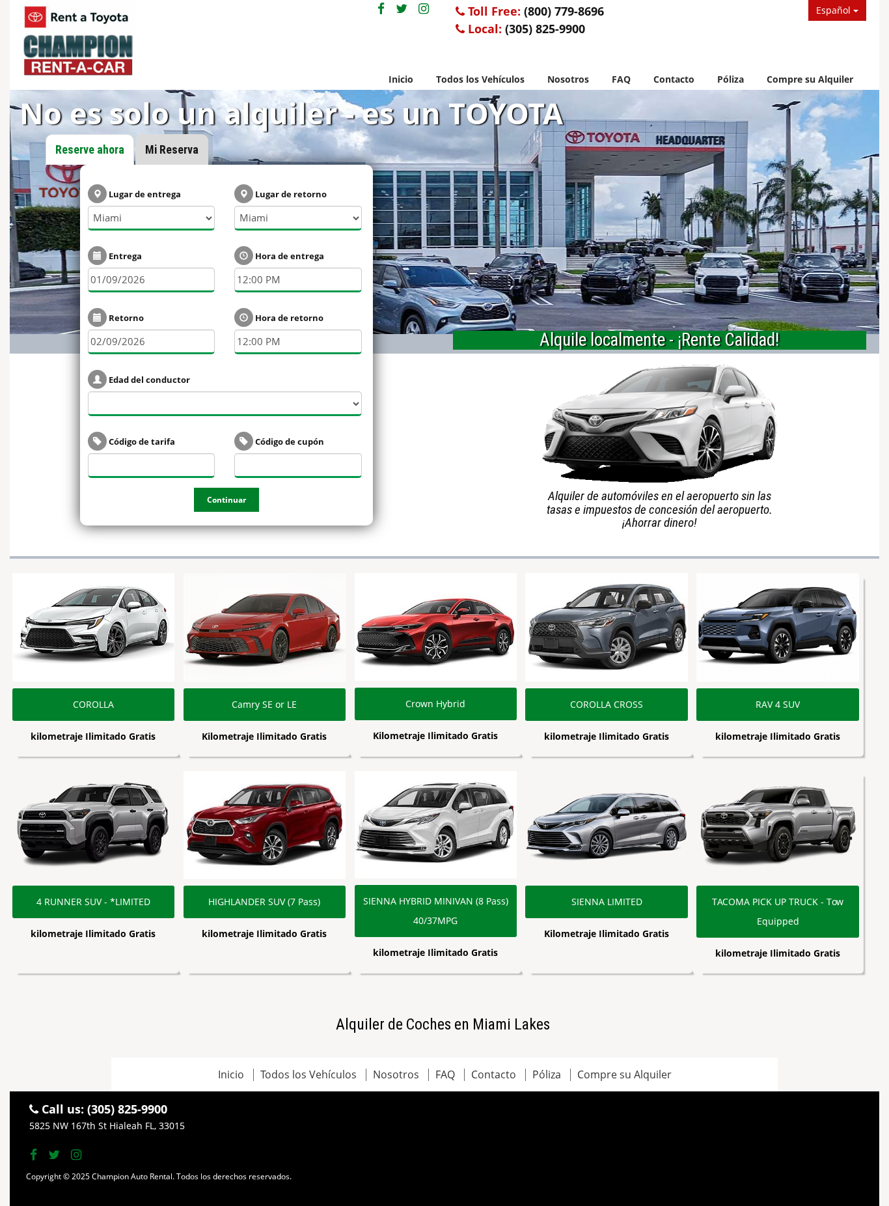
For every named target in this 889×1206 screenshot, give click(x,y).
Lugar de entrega (144, 194)
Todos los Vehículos (480, 79)
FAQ (621, 79)
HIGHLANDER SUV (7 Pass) (264, 901)
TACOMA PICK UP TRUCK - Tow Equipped (777, 911)
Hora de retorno (288, 318)
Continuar (226, 499)
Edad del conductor (148, 380)
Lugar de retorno (290, 194)
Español (834, 10)
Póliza (730, 79)
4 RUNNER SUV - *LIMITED (93, 901)
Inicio (401, 79)
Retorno (125, 318)
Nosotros (568, 79)
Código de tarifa (141, 441)
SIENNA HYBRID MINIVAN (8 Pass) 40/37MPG (435, 911)
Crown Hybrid (435, 703)
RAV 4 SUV (778, 704)
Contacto (673, 79)
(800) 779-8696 (564, 11)
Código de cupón (288, 441)
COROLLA (93, 704)
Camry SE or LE (264, 704)
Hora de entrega (288, 256)
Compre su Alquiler (810, 79)
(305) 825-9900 (545, 28)
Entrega (124, 256)
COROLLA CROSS (606, 704)
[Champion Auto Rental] (154, 44)
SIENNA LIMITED (606, 901)
